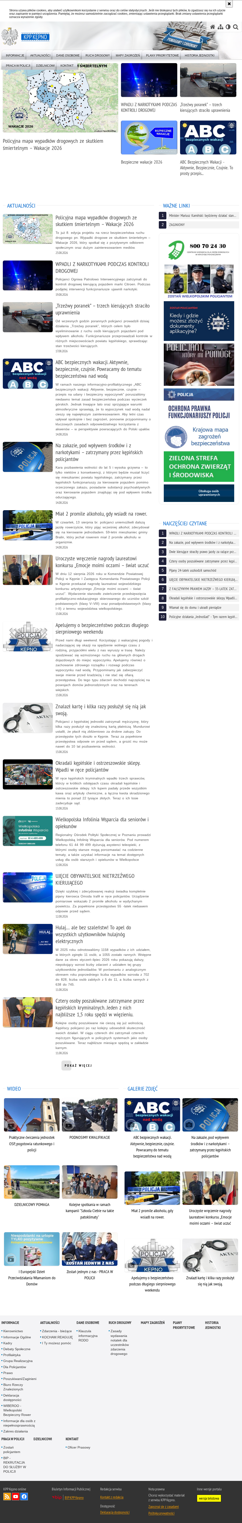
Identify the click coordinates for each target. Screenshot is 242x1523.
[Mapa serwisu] (220, 27)
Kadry (7, 1343)
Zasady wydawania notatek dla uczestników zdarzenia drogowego (120, 1342)
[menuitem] (15, 54)
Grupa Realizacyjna (18, 1361)
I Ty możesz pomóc (56, 1343)
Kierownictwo (13, 1331)
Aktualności (50, 1322)
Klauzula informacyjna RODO (88, 1335)
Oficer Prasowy (79, 1447)
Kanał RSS (7, 1496)
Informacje (10, 1322)
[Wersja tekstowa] (228, 27)
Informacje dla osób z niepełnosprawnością (19, 1423)
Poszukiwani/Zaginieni (19, 1379)
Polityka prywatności (161, 1513)
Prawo (8, 1373)
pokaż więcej (78, 1066)
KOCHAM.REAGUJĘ (57, 1337)
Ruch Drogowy (120, 1322)
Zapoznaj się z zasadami (163, 1506)
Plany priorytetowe (184, 1325)
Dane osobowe (88, 1322)
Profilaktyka (12, 1355)
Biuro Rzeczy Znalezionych (13, 1387)
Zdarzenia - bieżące (57, 1331)
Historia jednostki (213, 1325)
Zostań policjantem (11, 1449)
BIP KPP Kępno (74, 1497)
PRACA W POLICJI (12, 1438)
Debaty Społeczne (16, 1349)
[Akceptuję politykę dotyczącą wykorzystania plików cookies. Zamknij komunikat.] (229, 4)
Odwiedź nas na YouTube (15, 1496)
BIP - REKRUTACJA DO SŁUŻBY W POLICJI (14, 1465)
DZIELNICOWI (43, 1438)
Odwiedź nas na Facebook (24, 1496)
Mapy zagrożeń (153, 1322)
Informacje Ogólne (17, 1337)
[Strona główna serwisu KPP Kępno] (212, 27)
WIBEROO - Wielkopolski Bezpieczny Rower (17, 1410)
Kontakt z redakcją (111, 1497)
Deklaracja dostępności (12, 1397)
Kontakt (72, 1438)
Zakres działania (15, 1431)
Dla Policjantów (14, 1367)
